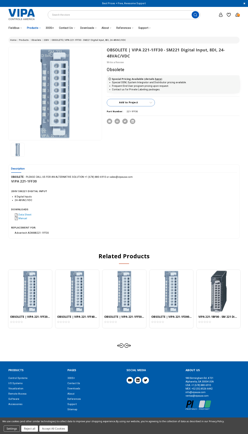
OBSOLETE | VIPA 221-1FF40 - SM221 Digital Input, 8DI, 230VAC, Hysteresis (77, 317)
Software (13, 399)
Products (32, 27)
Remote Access (17, 393)
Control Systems (18, 378)
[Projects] (227, 15)
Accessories (15, 404)
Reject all (29, 428)
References (123, 27)
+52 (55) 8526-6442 (202, 388)
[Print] (117, 121)
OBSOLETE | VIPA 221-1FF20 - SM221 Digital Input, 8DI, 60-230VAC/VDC (30, 317)
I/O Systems (15, 383)
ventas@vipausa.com (197, 395)
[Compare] (34, 286)
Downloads (87, 27)
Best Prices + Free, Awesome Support (124, 3)
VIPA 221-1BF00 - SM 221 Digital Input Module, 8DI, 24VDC (218, 317)
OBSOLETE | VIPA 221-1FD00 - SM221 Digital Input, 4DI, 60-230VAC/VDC (171, 317)
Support (143, 27)
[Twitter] (125, 121)
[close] (244, 3)
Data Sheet (25, 214)
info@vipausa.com (195, 392)
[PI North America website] (198, 405)
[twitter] (145, 380)
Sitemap (72, 409)
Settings (12, 428)
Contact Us (66, 27)
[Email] (109, 121)
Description (18, 168)
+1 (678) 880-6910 (201, 385)
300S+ (50, 27)
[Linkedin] (132, 121)
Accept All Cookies (53, 428)
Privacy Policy (216, 421)
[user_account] (219, 15)
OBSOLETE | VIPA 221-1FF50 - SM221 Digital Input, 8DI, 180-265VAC (124, 317)
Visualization (15, 388)
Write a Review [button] (115, 62)
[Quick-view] (26, 286)
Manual (23, 218)
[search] (195, 14)
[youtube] (130, 380)
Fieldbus (14, 27)
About (105, 27)
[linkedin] (137, 380)
